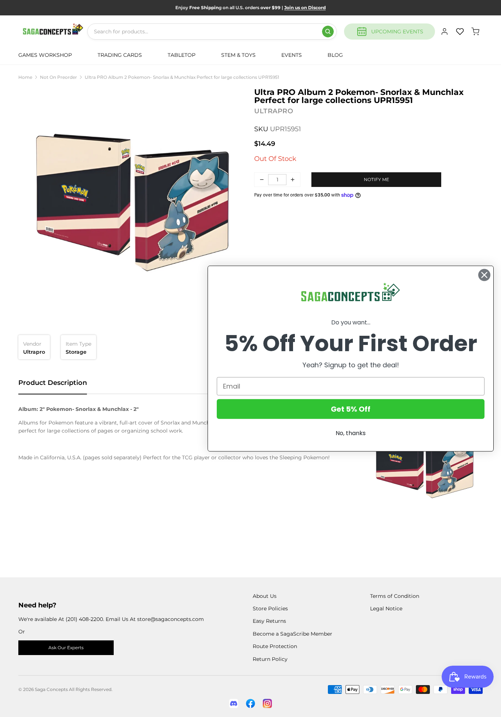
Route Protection (275, 646)
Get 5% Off (350, 409)
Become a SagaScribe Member (292, 633)
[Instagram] (267, 703)
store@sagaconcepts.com (170, 619)
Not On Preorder (58, 77)
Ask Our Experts (66, 647)
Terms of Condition (394, 596)
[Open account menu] (444, 31)
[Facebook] (250, 703)
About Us (265, 596)
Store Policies (270, 608)
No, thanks (351, 433)
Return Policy (270, 659)
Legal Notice (386, 608)
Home (25, 77)
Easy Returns (269, 621)
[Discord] (233, 703)
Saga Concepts (51, 689)
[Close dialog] (484, 275)
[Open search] (328, 31)
